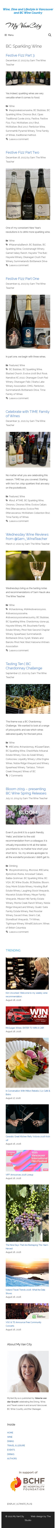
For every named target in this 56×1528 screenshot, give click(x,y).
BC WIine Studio (20, 882)
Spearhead (20, 634)
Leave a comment (19, 139)
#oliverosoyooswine (16, 613)
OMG (30, 386)
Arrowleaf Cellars (34, 874)
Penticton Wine (37, 126)
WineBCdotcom (33, 923)
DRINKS (10, 1454)
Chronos (10, 504)
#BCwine (14, 746)
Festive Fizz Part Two (22, 152)
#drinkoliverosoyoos (35, 609)
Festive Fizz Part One (22, 278)
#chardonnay (16, 609)
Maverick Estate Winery (18, 894)
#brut (12, 500)
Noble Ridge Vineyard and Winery (31, 763)
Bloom (45, 882)
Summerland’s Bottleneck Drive (30, 261)
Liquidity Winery (26, 759)
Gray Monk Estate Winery (19, 886)
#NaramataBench (18, 244)
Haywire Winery (14, 257)
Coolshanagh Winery (33, 248)
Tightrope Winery (15, 923)
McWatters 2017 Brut (28, 122)
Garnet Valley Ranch (16, 253)
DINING (10, 1441)
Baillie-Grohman (14, 878)
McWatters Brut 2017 (17, 126)
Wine (12, 106)
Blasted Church (14, 373)
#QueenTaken (42, 746)
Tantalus (30, 767)
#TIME (19, 500)
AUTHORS (12, 1458)
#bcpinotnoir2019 (18, 870)
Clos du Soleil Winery (32, 755)
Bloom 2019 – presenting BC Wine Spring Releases (26, 791)
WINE (9, 1437)
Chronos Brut (29, 114)
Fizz (13, 122)
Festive (35, 118)
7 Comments (16, 775)
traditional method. (26, 135)
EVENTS (11, 1450)
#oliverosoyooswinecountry (20, 617)
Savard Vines (21, 915)
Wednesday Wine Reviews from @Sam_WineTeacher (27, 536)
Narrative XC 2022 (15, 377)
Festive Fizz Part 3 (20, 55)
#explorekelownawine (20, 110)
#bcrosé (33, 870)
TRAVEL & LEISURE (16, 1445)
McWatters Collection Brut (36, 513)
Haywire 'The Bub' (37, 253)
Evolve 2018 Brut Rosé (35, 373)
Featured (14, 365)
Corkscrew (11, 759)
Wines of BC (29, 771)
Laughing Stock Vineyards (35, 890)
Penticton (39, 386)
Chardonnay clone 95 (37, 621)
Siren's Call (34, 915)
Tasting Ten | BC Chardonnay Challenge (24, 666)
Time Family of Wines (17, 517)
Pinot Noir (26, 630)
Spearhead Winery (15, 767)
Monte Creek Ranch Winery (28, 903)
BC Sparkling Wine (32, 369)
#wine (20, 874)
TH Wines (34, 919)
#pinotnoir (11, 874)
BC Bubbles (39, 110)
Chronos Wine (23, 504)
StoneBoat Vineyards (17, 919)
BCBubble (35, 882)
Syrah (27, 638)
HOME (10, 1433)
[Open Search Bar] (50, 35)
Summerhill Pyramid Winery (20, 131)
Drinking (13, 866)
